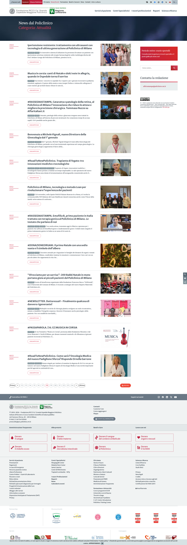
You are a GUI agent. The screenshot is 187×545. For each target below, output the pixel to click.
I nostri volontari (15, 488)
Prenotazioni (13, 463)
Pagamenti (13, 465)
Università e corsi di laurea (102, 493)
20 (55, 385)
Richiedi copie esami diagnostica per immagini (25, 484)
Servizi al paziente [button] (103, 11)
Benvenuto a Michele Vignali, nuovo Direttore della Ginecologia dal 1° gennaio (57, 136)
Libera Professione (15, 472)
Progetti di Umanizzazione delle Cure (21, 486)
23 (68, 385)
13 (26, 385)
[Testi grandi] (147, 2)
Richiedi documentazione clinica (20, 481)
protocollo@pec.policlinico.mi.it (20, 422)
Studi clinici (139, 467)
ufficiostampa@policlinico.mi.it (154, 86)
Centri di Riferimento (58, 470)
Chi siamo (46, 2)
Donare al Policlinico (105, 447)
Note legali (139, 474)
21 (59, 385)
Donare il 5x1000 (145, 447)
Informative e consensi (17, 493)
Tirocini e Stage (99, 495)
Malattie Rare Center (58, 465)
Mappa (96, 413)
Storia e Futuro (98, 463)
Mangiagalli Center (57, 463)
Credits (138, 477)
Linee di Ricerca (141, 463)
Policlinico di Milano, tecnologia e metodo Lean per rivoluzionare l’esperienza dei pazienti (57, 189)
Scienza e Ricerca (169, 11)
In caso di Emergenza (16, 467)
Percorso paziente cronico (18, 470)
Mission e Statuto (99, 474)
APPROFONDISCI (94, 543)
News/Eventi (55, 2)
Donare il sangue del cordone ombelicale (109, 437)
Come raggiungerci (100, 411)
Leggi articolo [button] (34, 62)
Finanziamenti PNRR (100, 479)
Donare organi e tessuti (148, 437)
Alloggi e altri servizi (16, 491)
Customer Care (99, 409)
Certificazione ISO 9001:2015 (145, 484)
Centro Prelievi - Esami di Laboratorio (22, 474)
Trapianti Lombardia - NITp (60, 472)
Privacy (11, 498)
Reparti (156, 11)
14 (30, 385)
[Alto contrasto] (151, 2)
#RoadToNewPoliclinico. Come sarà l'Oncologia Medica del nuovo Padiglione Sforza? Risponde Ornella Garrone (59, 357)
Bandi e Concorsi (74, 2)
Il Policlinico (36, 2)
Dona (82, 2)
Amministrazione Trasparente (104, 484)
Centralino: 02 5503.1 (19, 397)
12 (22, 385)
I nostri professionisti (141, 11)
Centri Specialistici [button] (121, 11)
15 (34, 385)
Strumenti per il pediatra (102, 498)
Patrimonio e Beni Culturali (103, 472)
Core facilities (140, 465)
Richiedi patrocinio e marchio (145, 481)
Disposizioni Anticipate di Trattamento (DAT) (24, 495)
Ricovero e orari (14, 477)
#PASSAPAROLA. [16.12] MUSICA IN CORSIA (52, 327)
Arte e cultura (96, 2)
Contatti (87, 2)
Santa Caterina (56, 467)
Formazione (64, 2)
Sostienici (25, 2)
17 (43, 385)
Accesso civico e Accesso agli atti (146, 479)
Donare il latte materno (64, 437)
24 (72, 385)
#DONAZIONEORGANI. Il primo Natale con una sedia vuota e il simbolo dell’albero (57, 247)
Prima (12, 385)
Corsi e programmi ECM (102, 491)
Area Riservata (142, 488)
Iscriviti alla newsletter (105, 419)
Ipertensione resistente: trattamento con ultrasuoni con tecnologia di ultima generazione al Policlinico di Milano (60, 47)
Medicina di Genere (100, 481)
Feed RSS (126, 385)
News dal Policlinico (35, 23)
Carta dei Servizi (99, 477)
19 (51, 385)
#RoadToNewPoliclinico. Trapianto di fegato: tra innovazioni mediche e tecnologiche (56, 162)
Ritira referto (13, 479)
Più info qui (166, 107)
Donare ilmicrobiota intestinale (67, 447)
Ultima (82, 385)
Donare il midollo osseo (22, 447)
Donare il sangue (19, 437)
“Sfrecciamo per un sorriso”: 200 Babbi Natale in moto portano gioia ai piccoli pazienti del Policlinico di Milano (60, 276)
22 (64, 385)
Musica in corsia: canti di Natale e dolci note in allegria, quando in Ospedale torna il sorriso (59, 75)
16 (39, 385)
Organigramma (99, 470)
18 (47, 385)
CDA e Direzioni (99, 467)
